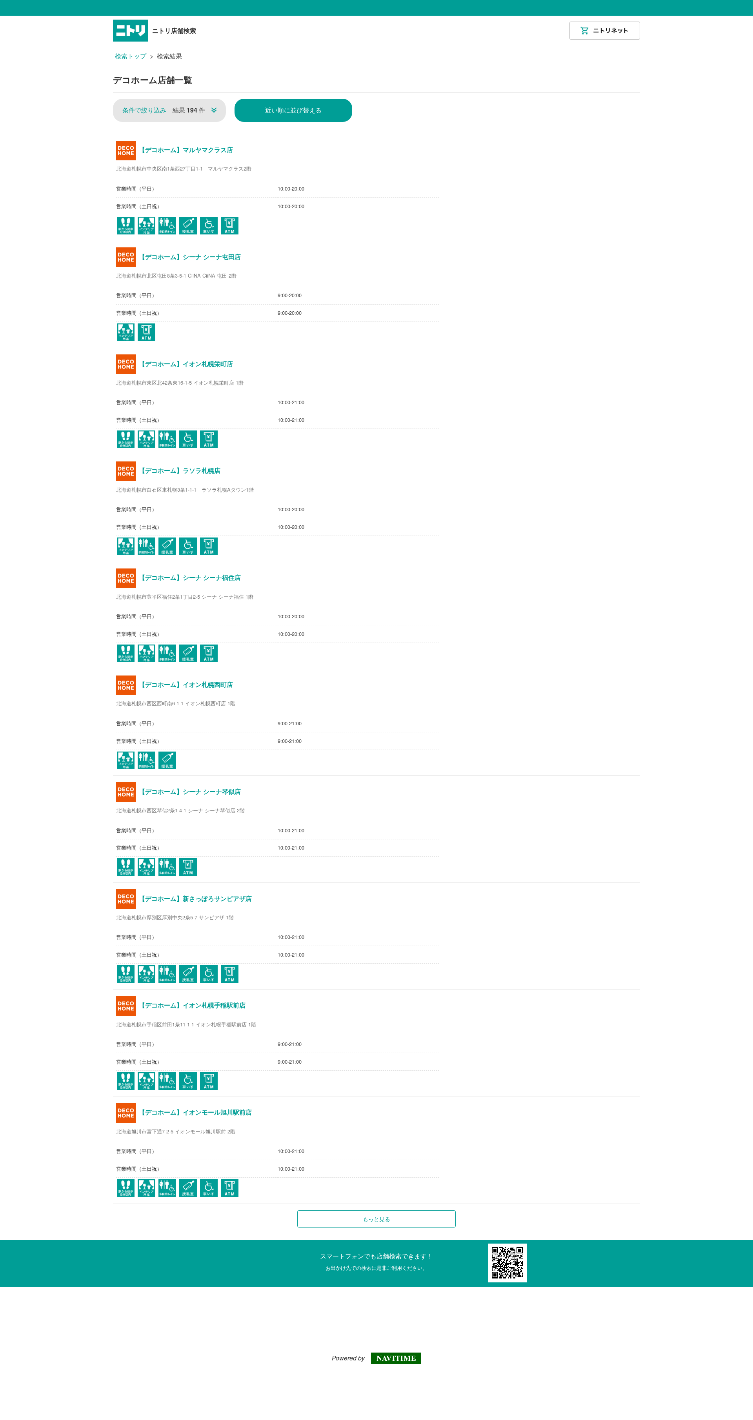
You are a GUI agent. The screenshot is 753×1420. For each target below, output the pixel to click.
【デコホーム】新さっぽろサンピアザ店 (195, 898)
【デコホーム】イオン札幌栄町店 (186, 364)
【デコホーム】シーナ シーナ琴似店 (190, 791)
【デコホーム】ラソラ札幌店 (179, 470)
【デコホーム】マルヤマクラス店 (186, 149)
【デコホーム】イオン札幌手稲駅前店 (192, 1005)
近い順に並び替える (293, 109)
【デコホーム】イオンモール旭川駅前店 (195, 1112)
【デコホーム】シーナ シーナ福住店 (190, 577)
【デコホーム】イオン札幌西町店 (186, 684)
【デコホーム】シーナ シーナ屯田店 (190, 256)
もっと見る (376, 1219)
